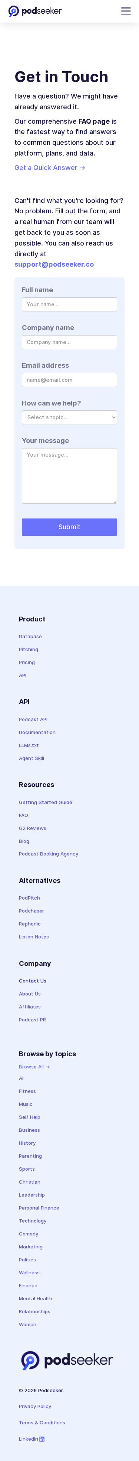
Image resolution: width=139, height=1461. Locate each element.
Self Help (29, 1117)
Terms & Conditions (42, 1422)
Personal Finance (39, 1208)
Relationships (34, 1311)
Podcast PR (32, 1020)
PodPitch (29, 898)
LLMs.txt (29, 745)
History (27, 1143)
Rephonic (30, 924)
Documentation (37, 732)
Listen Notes (34, 937)
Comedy (28, 1234)
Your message (45, 440)
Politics (27, 1259)
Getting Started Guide (45, 802)
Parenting (30, 1156)
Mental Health (35, 1298)
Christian (29, 1182)
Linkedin (28, 1439)
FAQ (23, 815)
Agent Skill (31, 758)
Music (26, 1104)
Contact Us (32, 981)
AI (21, 1078)
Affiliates (30, 1007)
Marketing (31, 1247)
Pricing (27, 662)
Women (27, 1324)
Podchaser (31, 911)
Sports (27, 1169)
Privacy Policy (35, 1406)
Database (30, 636)
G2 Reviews (32, 828)
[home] (35, 11)
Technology (32, 1221)
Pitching (28, 649)
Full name (37, 290)
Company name (48, 327)
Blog (24, 841)
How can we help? (51, 403)
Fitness (27, 1091)
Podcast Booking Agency (48, 854)
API (22, 675)
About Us (30, 994)
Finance (28, 1285)
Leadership (32, 1195)
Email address (45, 365)
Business (29, 1130)
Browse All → (34, 1067)
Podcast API (33, 719)
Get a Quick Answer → (50, 167)
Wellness (29, 1272)
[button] (124, 11)
